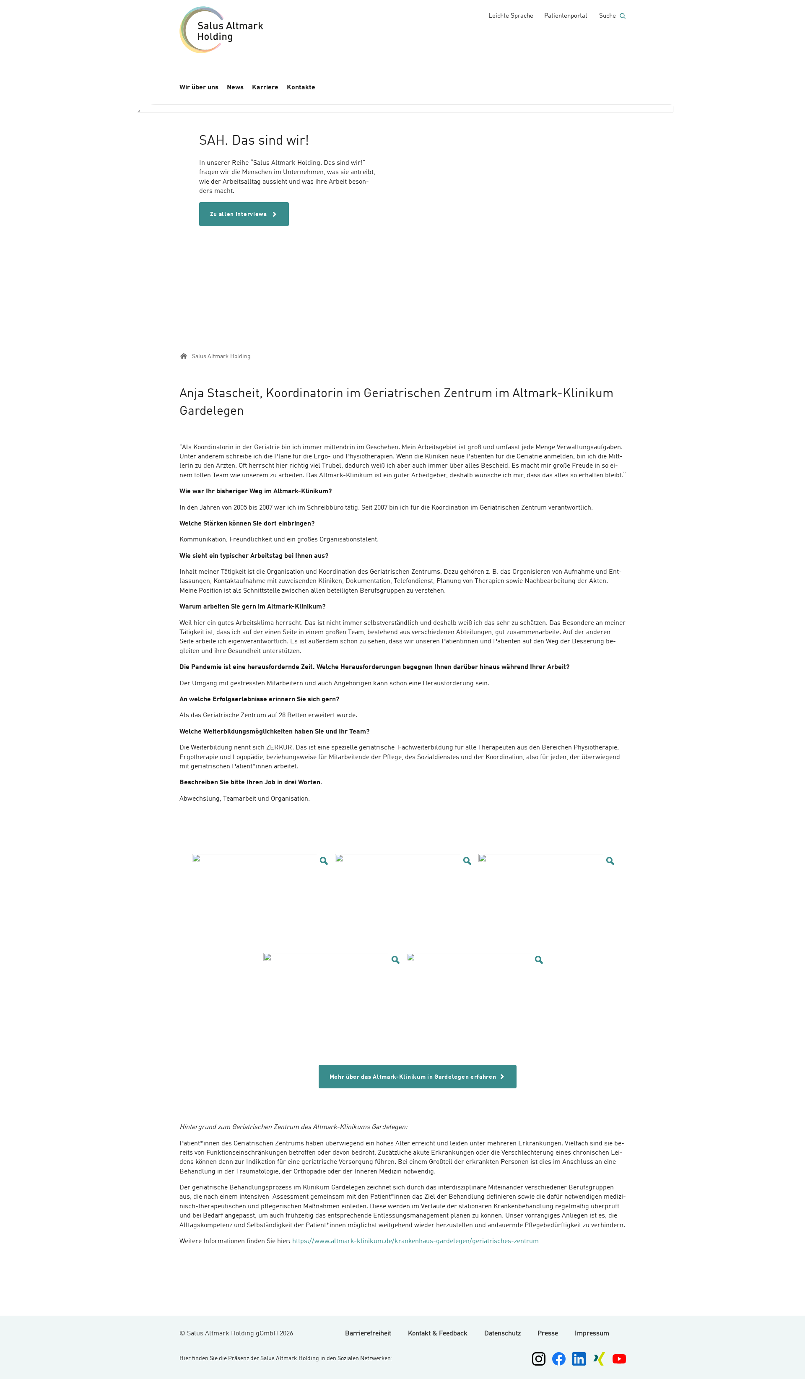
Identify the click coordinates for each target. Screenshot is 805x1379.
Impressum (592, 1333)
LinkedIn (579, 1359)
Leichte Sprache (510, 16)
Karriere (265, 87)
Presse (548, 1333)
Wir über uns (198, 87)
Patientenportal (565, 16)
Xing (599, 1359)
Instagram (538, 1359)
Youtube (619, 1359)
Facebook (559, 1359)
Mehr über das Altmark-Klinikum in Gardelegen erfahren (413, 1077)
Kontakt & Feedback (437, 1333)
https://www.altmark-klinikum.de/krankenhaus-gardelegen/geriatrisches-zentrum (415, 1241)
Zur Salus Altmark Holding (221, 31)
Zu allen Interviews (239, 214)
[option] (402, 215)
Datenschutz (502, 1333)
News (235, 87)
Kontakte (301, 87)
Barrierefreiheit (368, 1333)
